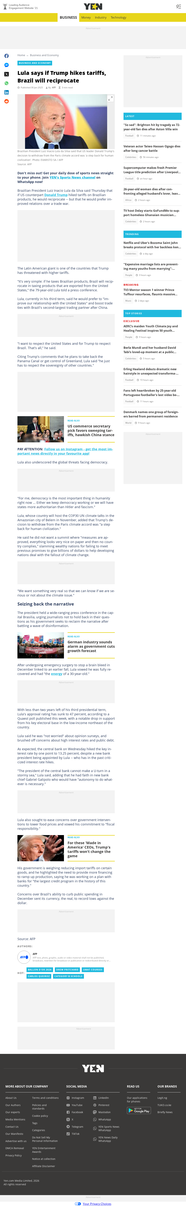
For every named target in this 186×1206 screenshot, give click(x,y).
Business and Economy (44, 55)
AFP (54, 87)
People (128, 275)
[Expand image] (110, 98)
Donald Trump (56, 195)
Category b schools (68, 976)
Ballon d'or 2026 (40, 969)
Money (86, 17)
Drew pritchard (67, 969)
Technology (118, 17)
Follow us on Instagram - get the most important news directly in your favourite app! (65, 451)
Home (21, 55)
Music (128, 300)
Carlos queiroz (39, 976)
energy (56, 674)
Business (68, 17)
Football (129, 135)
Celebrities (130, 157)
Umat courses (92, 969)
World (128, 422)
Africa (128, 200)
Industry (100, 17)
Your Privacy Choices (97, 1204)
